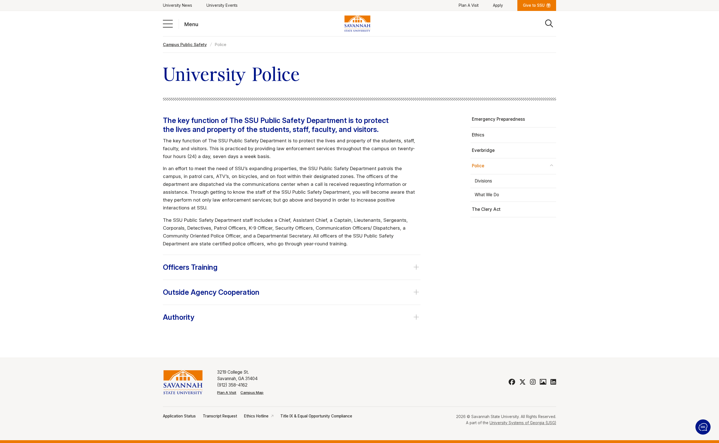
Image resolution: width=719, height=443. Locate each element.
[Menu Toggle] (168, 23)
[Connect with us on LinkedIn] (553, 382)
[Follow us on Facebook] (512, 382)
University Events (222, 5)
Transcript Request (220, 416)
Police (478, 165)
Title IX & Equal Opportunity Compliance (316, 416)
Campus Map (251, 392)
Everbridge (483, 150)
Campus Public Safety (185, 44)
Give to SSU (534, 5)
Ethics (478, 135)
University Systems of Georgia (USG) (523, 423)
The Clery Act (486, 209)
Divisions (483, 181)
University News (177, 5)
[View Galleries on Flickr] (543, 382)
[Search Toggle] (549, 24)
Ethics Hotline (256, 416)
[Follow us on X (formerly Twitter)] (522, 382)
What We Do (487, 194)
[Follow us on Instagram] (533, 382)
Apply (498, 5)
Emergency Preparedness (498, 119)
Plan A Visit (469, 5)
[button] (703, 427)
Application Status (179, 416)
